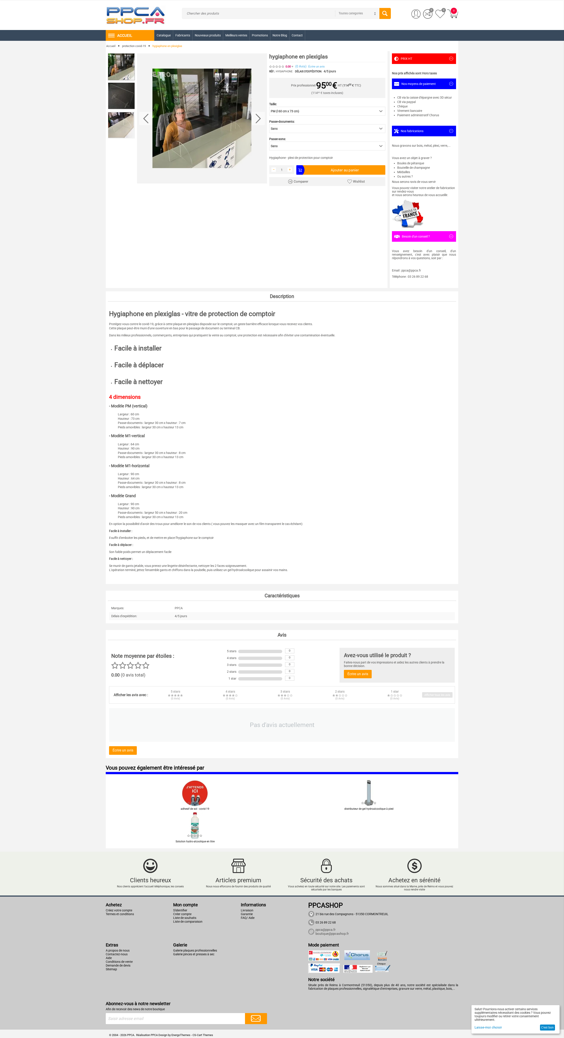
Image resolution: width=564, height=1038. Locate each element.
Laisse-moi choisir (488, 1027)
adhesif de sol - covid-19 (195, 808)
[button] (327, 111)
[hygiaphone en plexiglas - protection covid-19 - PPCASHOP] (202, 118)
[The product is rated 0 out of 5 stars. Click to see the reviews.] (277, 66)
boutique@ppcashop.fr (332, 934)
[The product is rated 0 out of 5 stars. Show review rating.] (195, 803)
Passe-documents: (282, 121)
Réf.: (272, 71)
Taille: (273, 104)
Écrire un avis (316, 66)
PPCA (154, 1035)
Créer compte (182, 914)
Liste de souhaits (184, 918)
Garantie (247, 914)
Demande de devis (118, 965)
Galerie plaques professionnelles (195, 950)
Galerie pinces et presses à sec (193, 954)
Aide (109, 958)
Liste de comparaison (187, 921)
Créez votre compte (119, 910)
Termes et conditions (120, 914)
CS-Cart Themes (203, 1035)
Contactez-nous (117, 954)
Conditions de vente (119, 961)
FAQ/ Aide (247, 918)
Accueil (110, 46)
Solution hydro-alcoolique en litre (195, 841)
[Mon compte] (416, 14)
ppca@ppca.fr (325, 930)
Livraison (247, 910)
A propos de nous (118, 950)
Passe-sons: (277, 139)
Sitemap (111, 969)
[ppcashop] (136, 15)
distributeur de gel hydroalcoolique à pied (368, 808)
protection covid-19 (134, 46)
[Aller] (256, 1018)
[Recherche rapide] (385, 13)
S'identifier (180, 910)
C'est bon (547, 1027)
